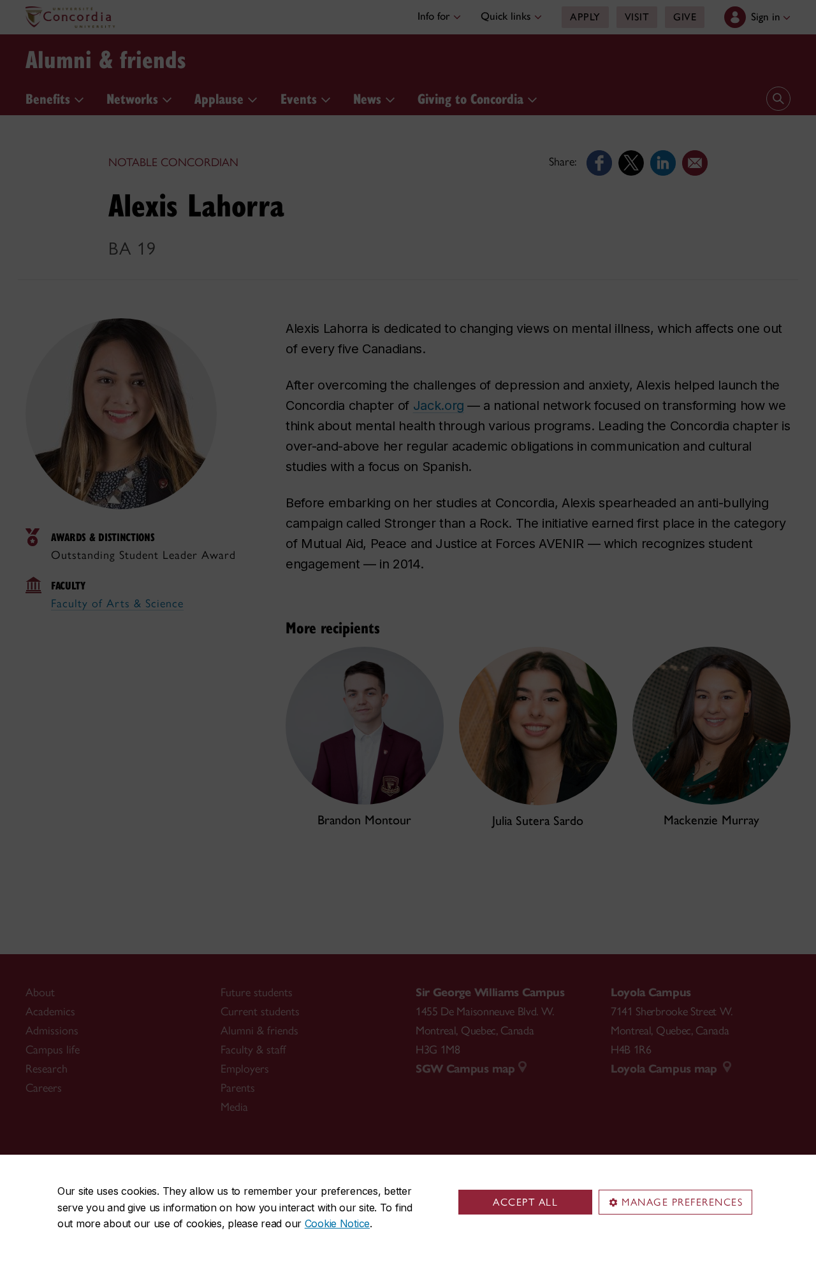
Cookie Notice (337, 1223)
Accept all (525, 1202)
